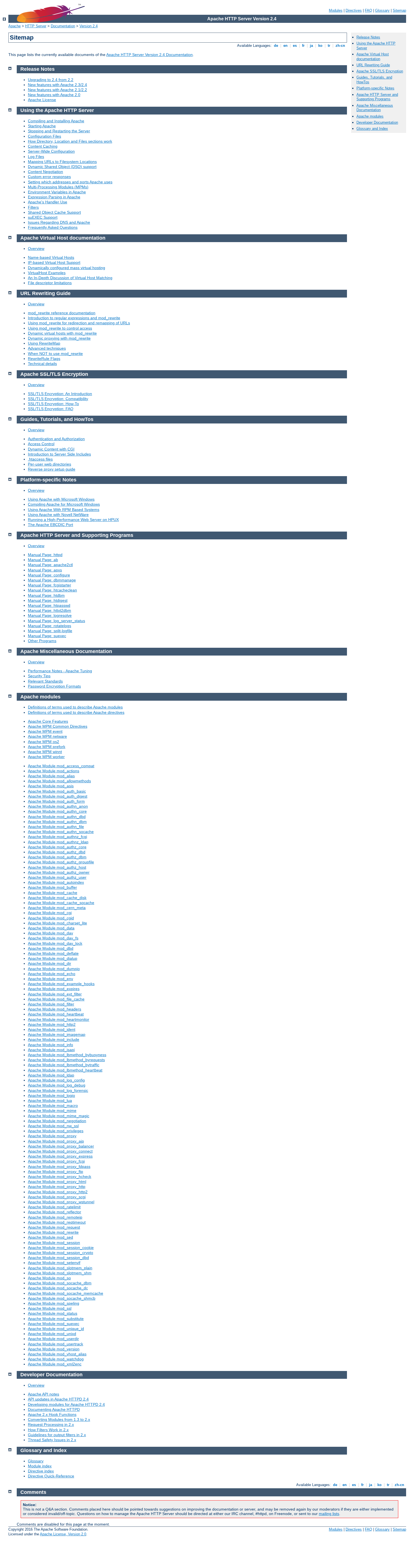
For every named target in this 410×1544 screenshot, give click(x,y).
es (295, 45)
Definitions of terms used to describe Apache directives (76, 712)
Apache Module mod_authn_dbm (57, 821)
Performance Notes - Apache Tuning (60, 671)
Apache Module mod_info (50, 1045)
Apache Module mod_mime (52, 1110)
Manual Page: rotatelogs (49, 626)
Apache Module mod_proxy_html (57, 1181)
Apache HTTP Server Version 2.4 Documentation (149, 54)
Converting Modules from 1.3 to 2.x (59, 1419)
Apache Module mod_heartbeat (56, 1014)
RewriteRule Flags (44, 358)
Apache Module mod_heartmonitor (58, 1019)
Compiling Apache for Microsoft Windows (64, 504)
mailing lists (329, 1513)
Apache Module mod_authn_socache (61, 831)
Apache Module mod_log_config (56, 1080)
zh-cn (340, 45)
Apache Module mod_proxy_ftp (55, 1171)
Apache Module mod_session (54, 1242)
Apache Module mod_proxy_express (60, 1156)
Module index (40, 1466)
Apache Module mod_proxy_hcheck (59, 1176)
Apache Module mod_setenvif (54, 1262)
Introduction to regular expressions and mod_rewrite (74, 318)
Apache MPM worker (46, 756)
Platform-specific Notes (375, 88)
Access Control (41, 444)
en (285, 45)
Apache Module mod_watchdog (56, 1359)
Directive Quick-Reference (51, 1476)
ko (320, 45)
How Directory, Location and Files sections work (70, 141)
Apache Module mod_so (49, 1278)
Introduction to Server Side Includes (59, 454)
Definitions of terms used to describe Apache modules (75, 707)
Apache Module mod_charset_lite (57, 923)
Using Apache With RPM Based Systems (63, 509)
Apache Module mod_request (54, 1227)
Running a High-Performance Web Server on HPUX (73, 519)
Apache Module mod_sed (50, 1237)
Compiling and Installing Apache (56, 121)
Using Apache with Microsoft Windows (61, 499)
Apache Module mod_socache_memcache (65, 1293)
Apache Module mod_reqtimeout (57, 1222)
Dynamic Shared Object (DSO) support (62, 166)
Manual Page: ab (43, 559)
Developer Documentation (377, 122)
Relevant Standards (45, 681)
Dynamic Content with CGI (51, 449)
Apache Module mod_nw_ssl (53, 1126)
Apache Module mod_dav (50, 933)
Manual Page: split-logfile (50, 631)
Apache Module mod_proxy (52, 1136)
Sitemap (399, 10)
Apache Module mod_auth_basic (57, 791)
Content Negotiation (45, 171)
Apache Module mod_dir (49, 963)
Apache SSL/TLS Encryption (379, 71)
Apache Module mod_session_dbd (58, 1257)
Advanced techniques (47, 348)
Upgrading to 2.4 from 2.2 (50, 79)
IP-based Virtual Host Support (54, 262)
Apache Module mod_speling (53, 1303)
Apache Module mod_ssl (49, 1308)
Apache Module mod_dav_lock (55, 943)
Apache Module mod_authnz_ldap (58, 842)
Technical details (42, 363)
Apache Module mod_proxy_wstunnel (61, 1202)
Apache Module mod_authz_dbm (57, 857)
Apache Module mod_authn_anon (58, 806)
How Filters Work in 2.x (48, 1430)
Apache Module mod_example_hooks (61, 984)
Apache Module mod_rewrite (53, 1232)
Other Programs (42, 641)
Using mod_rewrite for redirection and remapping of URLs (79, 323)
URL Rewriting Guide (373, 65)
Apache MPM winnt (45, 751)
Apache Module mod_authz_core (57, 847)
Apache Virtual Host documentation (372, 56)
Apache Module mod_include (53, 1039)
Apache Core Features (48, 721)
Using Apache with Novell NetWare (58, 514)
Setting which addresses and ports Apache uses (70, 182)
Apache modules (370, 116)
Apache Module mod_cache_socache (61, 902)
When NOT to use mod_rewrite (55, 353)
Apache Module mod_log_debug (56, 1085)
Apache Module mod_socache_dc (58, 1288)
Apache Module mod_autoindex (56, 882)
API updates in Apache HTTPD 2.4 (58, 1399)
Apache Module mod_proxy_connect (60, 1151)
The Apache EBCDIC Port (50, 524)
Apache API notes (43, 1394)
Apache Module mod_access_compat (61, 766)
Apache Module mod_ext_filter (55, 994)
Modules (336, 10)
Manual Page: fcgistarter (49, 585)
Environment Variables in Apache (57, 192)
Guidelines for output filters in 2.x (57, 1435)
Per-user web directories (49, 464)
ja (311, 45)
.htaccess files (40, 459)
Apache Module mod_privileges (55, 1131)
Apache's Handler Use (47, 202)
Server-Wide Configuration (51, 151)
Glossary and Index (372, 128)
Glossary (382, 10)
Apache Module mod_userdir (53, 1338)
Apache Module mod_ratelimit (54, 1207)
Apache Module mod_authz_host (57, 867)
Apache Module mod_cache (52, 892)
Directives (354, 10)
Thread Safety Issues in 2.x (52, 1440)
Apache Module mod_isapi (51, 1050)
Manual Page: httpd (45, 554)
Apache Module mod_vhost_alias (57, 1354)
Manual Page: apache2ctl (50, 564)
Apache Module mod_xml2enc (54, 1364)
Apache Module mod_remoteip (55, 1217)
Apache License (42, 100)
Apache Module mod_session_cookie (61, 1247)
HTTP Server (35, 26)
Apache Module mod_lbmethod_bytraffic (63, 1065)
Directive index (41, 1471)
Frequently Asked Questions (53, 227)
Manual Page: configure (49, 575)
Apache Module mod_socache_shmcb (61, 1298)
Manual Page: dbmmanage (52, 580)
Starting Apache (42, 126)
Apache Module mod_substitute (56, 1318)
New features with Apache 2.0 (54, 94)
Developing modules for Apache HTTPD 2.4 (66, 1404)
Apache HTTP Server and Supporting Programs (377, 96)
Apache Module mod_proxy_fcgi (56, 1161)
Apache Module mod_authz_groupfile (61, 862)
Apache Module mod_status (52, 1313)
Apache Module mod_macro (53, 1105)
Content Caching (42, 146)
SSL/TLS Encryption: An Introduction (60, 393)
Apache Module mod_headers (54, 1009)
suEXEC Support (42, 217)
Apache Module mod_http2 (52, 1024)
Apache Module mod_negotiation (57, 1121)
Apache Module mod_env (50, 978)
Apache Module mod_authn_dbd (57, 816)
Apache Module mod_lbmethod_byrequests (66, 1060)
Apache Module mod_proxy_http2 (58, 1192)
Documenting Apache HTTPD (54, 1409)
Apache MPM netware (47, 736)
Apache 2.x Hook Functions (52, 1414)
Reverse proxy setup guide (51, 469)
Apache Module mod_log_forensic (58, 1090)
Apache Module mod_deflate (53, 953)
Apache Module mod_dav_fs (53, 938)
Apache (14, 26)
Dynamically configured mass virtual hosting (66, 268)
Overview (36, 248)
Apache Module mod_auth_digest (57, 796)
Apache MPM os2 (43, 741)
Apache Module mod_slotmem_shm (59, 1273)
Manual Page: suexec (47, 636)
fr (303, 45)
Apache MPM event (45, 731)
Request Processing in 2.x (51, 1424)
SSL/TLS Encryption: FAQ (50, 408)
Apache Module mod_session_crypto (60, 1252)
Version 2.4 (88, 26)
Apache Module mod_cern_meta (57, 907)
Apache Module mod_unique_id (56, 1328)
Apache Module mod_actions (53, 771)
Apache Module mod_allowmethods (59, 781)
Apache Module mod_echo (51, 973)
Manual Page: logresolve (50, 615)
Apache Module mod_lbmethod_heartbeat (65, 1070)
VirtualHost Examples (47, 273)
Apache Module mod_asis (51, 786)
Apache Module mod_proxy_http (56, 1186)
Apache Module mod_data (51, 928)
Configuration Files (44, 136)
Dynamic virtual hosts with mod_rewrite (62, 333)
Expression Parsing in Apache (54, 197)
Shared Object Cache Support (54, 212)
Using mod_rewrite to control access (60, 328)
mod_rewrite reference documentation (61, 313)
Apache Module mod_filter (51, 1004)
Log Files (36, 156)
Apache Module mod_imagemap (56, 1034)
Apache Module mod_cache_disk (57, 897)
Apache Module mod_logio (51, 1095)
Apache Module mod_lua (50, 1100)
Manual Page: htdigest (47, 600)
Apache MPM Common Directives (57, 726)
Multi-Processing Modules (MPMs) (58, 187)
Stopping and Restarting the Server (59, 131)
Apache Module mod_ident (51, 1029)
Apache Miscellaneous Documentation (374, 107)
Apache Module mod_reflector (54, 1212)
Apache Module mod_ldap (51, 1075)
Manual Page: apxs (45, 570)
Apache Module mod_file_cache (56, 999)
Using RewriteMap (44, 343)
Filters (33, 207)
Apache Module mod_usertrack (55, 1344)
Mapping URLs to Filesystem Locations (62, 161)
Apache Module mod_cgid (51, 918)
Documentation (63, 26)
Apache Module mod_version (53, 1349)
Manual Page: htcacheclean (52, 590)
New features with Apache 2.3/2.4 (57, 84)
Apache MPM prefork (46, 746)
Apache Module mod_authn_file (56, 826)
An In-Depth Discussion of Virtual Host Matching (70, 278)
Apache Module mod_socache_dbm (59, 1283)
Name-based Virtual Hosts (51, 257)
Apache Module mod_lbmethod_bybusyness (67, 1055)
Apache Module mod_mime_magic (58, 1116)
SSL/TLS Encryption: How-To (53, 403)
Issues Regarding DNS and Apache (59, 222)
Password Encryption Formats (54, 686)
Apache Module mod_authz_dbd (56, 852)
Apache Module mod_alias (51, 776)
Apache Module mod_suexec (53, 1323)
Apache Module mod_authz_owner (59, 872)
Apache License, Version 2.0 (63, 1534)
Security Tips (39, 676)
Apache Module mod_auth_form (56, 801)
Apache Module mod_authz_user (57, 877)
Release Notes (368, 37)
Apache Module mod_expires (53, 989)
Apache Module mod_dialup (52, 958)
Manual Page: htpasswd (49, 605)
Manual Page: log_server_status (56, 620)
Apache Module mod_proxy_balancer (61, 1146)
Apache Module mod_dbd (50, 948)
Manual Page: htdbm (46, 595)
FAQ (368, 10)
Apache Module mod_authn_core (57, 811)
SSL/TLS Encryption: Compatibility (58, 398)
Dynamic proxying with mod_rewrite (59, 338)
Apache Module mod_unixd (52, 1333)
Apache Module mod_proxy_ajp (56, 1141)
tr (329, 45)
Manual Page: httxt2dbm (49, 610)
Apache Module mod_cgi (50, 912)
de (276, 45)
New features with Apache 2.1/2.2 (57, 89)
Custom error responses (49, 176)
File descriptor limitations (50, 283)
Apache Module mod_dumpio (54, 968)
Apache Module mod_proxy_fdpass (59, 1166)
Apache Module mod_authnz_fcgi (57, 836)
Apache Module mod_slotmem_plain (60, 1268)
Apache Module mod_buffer (52, 887)
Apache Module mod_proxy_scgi (57, 1197)
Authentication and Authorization (56, 439)
